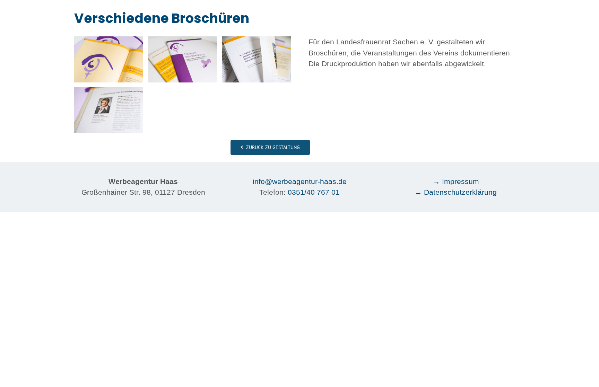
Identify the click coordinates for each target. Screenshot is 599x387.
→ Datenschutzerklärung (456, 192)
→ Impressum (456, 181)
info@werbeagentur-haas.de (300, 181)
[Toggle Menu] (520, 10)
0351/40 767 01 (314, 192)
